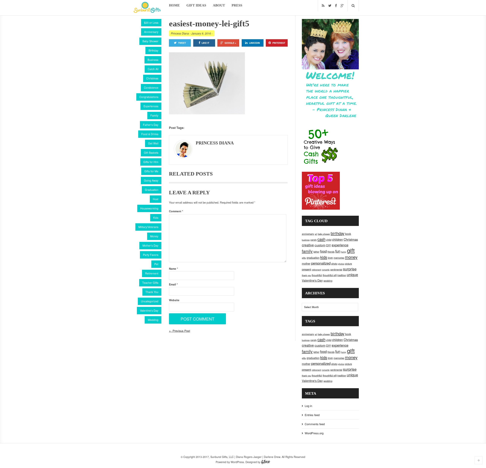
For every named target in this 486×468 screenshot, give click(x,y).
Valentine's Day (149, 310)
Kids (155, 217)
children (337, 239)
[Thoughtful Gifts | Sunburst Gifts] (147, 11)
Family (154, 115)
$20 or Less (151, 22)
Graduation (151, 190)
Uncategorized (149, 301)
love (330, 257)
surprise (350, 269)
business (306, 239)
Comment (176, 211)
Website (174, 300)
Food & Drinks (149, 134)
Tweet (182, 43)
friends (331, 251)
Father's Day (150, 125)
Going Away (151, 180)
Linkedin (254, 43)
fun (337, 251)
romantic (326, 269)
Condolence (151, 87)
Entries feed (312, 415)
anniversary (308, 234)
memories (339, 257)
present (306, 269)
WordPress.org (314, 433)
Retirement (151, 273)
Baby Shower (150, 41)
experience (340, 244)
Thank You (151, 292)
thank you (306, 275)
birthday (337, 233)
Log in (308, 406)
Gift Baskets (151, 152)
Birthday (153, 50)
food (323, 251)
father (316, 251)
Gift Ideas (196, 5)
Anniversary (151, 32)
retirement (316, 269)
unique (352, 274)
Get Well (153, 143)
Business (153, 60)
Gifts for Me (151, 171)
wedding (327, 280)
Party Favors (150, 255)
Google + (230, 43)
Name (173, 268)
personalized (321, 263)
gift (351, 250)
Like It (205, 43)
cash (321, 239)
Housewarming (149, 208)
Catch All (153, 69)
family (307, 251)
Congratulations (148, 97)
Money (154, 236)
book (348, 234)
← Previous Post (179, 331)
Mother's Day (150, 245)
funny (343, 251)
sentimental (336, 269)
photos (341, 263)
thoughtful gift (330, 275)
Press (237, 5)
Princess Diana (180, 33)
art (316, 233)
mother (306, 263)
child (328, 239)
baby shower (324, 233)
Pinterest (278, 43)
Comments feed (315, 424)
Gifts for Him (150, 162)
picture (348, 263)
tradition (341, 275)
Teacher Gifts (150, 283)
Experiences (151, 106)
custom (320, 245)
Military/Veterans (148, 227)
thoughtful (317, 275)
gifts (304, 257)
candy (313, 239)
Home (174, 5)
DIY (328, 245)
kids (323, 257)
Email (173, 284)
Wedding (153, 320)
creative (308, 244)
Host (155, 199)
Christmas (152, 78)
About (219, 5)
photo (334, 263)
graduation (313, 257)
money (351, 257)
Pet (156, 264)
